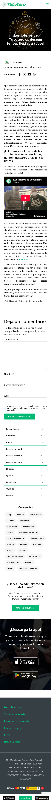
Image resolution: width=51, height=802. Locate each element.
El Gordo (10, 520)
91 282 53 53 (29, 763)
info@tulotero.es (16, 767)
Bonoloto (20, 514)
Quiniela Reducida (15, 556)
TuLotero (23, 259)
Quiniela (22, 550)
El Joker (10, 550)
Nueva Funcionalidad (28, 568)
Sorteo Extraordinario (28, 532)
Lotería (10, 532)
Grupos (10, 568)
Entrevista (24, 520)
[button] (46, 4)
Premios (23, 544)
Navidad (10, 544)
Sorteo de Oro (13, 562)
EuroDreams (12, 526)
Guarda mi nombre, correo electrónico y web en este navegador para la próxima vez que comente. (27, 408)
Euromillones (29, 526)
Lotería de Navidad (15, 538)
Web (6, 396)
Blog (9, 514)
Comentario (11, 339)
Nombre (9, 374)
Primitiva (37, 544)
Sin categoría (34, 556)
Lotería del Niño (37, 538)
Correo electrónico (14, 385)
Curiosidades (35, 514)
